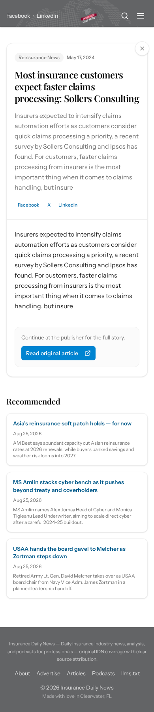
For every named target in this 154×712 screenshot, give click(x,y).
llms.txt (130, 673)
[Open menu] (140, 16)
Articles (76, 673)
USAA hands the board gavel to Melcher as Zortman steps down (69, 552)
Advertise (48, 673)
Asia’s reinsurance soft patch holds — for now (72, 423)
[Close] (142, 48)
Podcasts (103, 673)
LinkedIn (47, 15)
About (22, 673)
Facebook (18, 15)
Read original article (52, 353)
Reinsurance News (39, 57)
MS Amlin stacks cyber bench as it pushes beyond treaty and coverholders (68, 486)
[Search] (125, 16)
